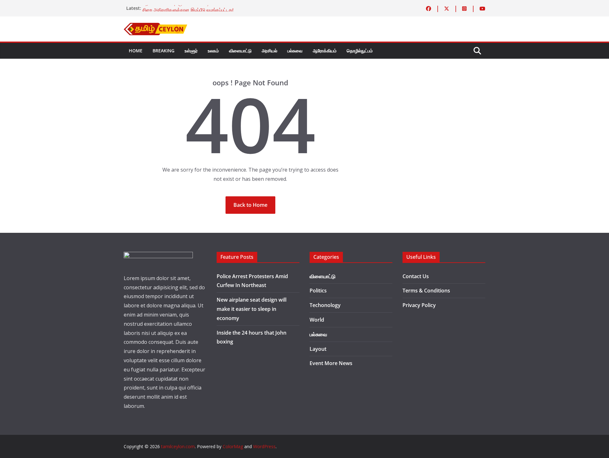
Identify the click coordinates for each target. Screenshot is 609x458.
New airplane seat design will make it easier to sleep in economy (251, 309)
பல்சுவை (295, 51)
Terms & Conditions (426, 290)
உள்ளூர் (191, 51)
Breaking (163, 51)
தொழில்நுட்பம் (360, 51)
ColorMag (233, 446)
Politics (318, 290)
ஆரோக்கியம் (325, 51)
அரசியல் (269, 51)
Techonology (325, 305)
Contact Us (416, 276)
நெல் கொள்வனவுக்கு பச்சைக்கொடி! (176, 7)
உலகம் (213, 51)
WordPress (264, 446)
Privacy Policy (419, 305)
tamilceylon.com (178, 446)
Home (135, 51)
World (317, 319)
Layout (318, 348)
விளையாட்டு (240, 51)
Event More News (331, 363)
